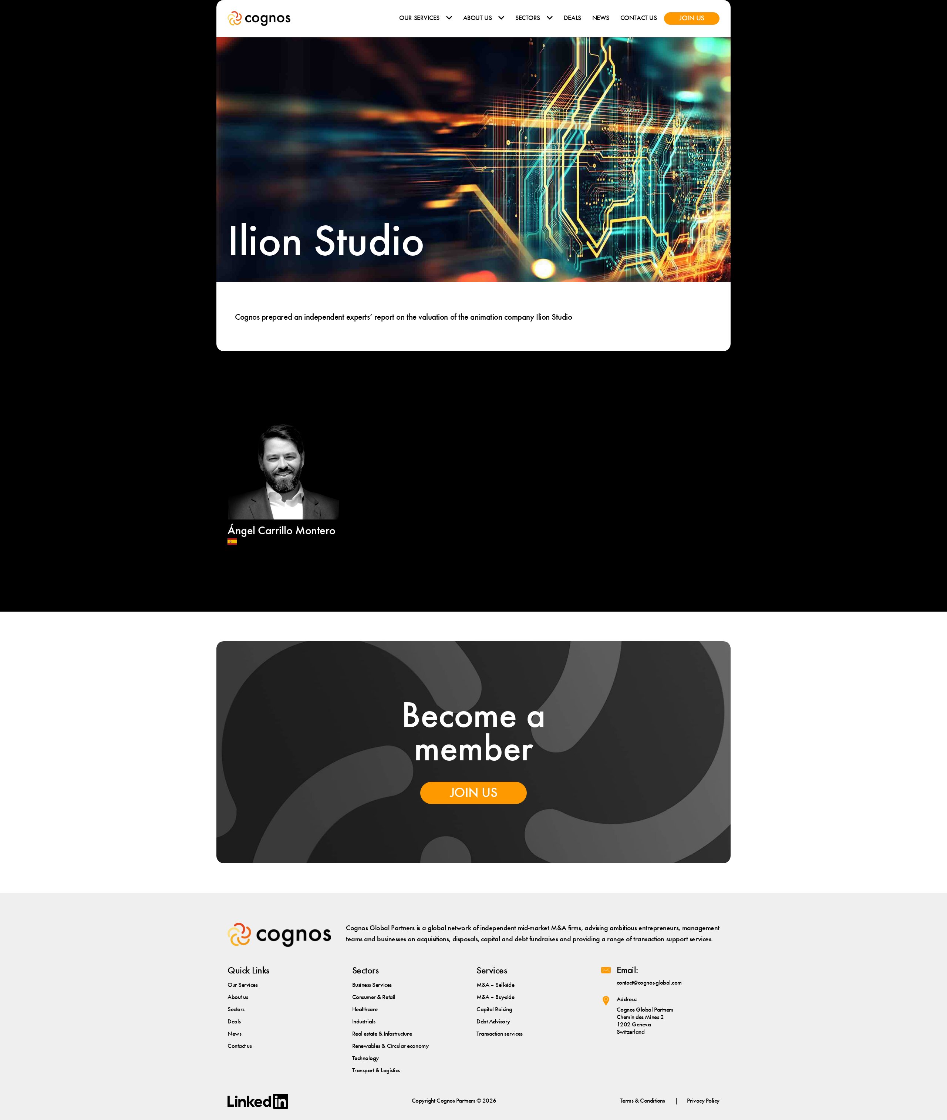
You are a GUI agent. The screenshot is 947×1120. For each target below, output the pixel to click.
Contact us (638, 18)
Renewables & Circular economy (390, 1046)
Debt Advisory (493, 1022)
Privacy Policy (703, 1101)
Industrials (363, 1022)
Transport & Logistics (376, 1070)
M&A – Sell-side (495, 985)
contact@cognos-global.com (649, 983)
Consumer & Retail (373, 997)
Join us (691, 18)
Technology (365, 1058)
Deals (572, 18)
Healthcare (365, 1009)
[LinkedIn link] (258, 1101)
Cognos (446, 1101)
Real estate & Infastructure (382, 1034)
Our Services (419, 18)
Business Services (372, 985)
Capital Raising (494, 1009)
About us (477, 18)
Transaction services (499, 1034)
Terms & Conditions (642, 1101)
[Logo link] (259, 18)
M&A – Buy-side (495, 997)
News (600, 18)
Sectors (527, 18)
